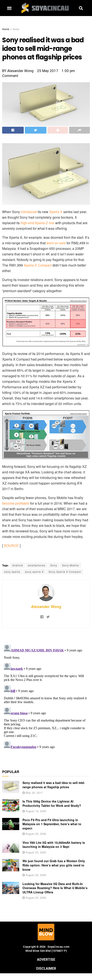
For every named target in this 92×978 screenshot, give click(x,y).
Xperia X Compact (38, 265)
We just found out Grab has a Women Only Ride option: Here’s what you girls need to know (53, 865)
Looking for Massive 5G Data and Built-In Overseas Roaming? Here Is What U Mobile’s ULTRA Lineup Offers (55, 888)
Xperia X (55, 211)
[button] (9, 8)
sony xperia (12, 571)
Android (17, 565)
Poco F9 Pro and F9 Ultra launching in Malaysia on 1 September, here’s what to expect (51, 824)
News (16, 29)
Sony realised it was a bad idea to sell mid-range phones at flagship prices (53, 785)
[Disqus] (46, 696)
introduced (29, 211)
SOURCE (11, 545)
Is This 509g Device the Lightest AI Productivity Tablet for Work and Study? (51, 803)
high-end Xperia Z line (37, 222)
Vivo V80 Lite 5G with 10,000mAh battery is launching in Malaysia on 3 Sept (53, 844)
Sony (53, 565)
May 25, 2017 (34, 793)
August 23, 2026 (35, 852)
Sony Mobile (70, 565)
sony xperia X (34, 571)
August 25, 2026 (35, 834)
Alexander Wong (46, 606)
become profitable (15, 503)
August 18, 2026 (35, 811)
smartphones (36, 565)
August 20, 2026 (35, 898)
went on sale (56, 242)
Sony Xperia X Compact (65, 571)
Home (5, 29)
